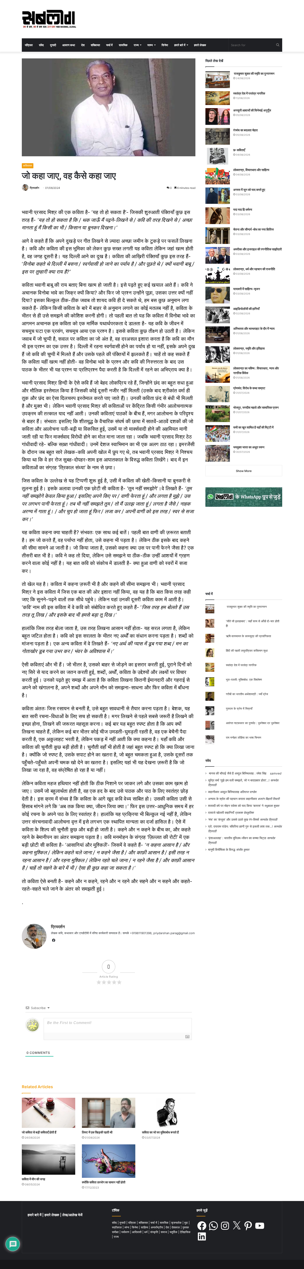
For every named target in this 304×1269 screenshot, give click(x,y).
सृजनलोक (176, 1222)
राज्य (136, 45)
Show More (244, 471)
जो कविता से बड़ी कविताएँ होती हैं (39, 1132)
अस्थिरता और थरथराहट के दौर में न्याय (254, 328)
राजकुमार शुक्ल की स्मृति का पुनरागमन (253, 73)
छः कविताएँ (239, 150)
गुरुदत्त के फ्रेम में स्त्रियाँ (239, 708)
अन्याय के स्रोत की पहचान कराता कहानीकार (232, 799)
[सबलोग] (49, 19)
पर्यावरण (125, 1232)
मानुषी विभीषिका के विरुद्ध (221, 849)
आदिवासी (137, 1232)
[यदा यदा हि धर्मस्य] (217, 215)
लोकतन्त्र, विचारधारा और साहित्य (251, 170)
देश (83, 45)
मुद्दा (186, 1222)
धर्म (146, 1232)
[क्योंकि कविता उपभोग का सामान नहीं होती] (108, 1161)
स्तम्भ (150, 45)
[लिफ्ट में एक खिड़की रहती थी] (108, 1113)
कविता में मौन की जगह (33, 1179)
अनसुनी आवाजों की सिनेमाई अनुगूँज (252, 110)
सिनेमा (165, 45)
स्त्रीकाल (117, 1227)
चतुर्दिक (174, 1232)
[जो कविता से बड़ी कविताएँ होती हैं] (48, 1113)
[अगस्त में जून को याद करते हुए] (217, 195)
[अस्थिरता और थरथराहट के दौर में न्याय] (217, 334)
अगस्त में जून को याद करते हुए (249, 190)
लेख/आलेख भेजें (72, 1215)
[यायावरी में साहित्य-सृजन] (217, 295)
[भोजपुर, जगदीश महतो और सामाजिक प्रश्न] (217, 413)
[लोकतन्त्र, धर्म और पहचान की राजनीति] (217, 275)
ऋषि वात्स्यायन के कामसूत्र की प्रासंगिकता (248, 636)
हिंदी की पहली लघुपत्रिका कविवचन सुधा (247, 650)
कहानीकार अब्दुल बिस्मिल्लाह (223, 792)
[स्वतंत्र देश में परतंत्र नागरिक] (217, 98)
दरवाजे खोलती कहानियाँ (221, 812)
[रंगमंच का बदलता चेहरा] (217, 136)
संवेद (41, 45)
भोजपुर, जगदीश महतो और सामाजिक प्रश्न (256, 407)
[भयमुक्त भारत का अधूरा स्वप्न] (217, 453)
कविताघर (27, 165)
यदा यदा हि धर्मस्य (242, 209)
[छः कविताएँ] (217, 156)
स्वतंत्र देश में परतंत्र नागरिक (249, 93)
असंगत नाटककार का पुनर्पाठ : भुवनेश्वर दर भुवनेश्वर (253, 723)
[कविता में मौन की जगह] (48, 1159)
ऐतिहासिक (185, 1232)
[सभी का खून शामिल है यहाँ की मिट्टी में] (217, 433)
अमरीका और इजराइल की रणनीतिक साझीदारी (257, 249)
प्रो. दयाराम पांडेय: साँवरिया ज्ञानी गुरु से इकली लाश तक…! (240, 826)
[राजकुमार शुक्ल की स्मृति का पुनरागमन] (217, 79)
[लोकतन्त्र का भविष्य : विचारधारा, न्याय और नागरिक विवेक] (217, 374)
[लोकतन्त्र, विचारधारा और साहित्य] (217, 176)
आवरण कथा (68, 45)
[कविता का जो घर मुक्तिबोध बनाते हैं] (168, 1113)
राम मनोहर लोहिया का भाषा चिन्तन (243, 737)
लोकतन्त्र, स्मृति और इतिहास (249, 348)
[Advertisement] (243, 549)
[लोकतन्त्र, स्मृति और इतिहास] (217, 354)
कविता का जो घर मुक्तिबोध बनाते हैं (160, 1132)
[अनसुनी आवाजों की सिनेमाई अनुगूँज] (217, 116)
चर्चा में (109, 45)
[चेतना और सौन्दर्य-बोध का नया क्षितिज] (217, 235)
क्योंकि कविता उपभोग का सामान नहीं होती (103, 1182)
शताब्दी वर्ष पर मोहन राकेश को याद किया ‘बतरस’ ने (235, 806)
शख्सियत (95, 45)
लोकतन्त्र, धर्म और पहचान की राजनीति (254, 269)
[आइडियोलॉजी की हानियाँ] (217, 315)
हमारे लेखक (200, 45)
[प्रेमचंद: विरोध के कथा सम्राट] (217, 394)
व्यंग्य (127, 1227)
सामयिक (123, 45)
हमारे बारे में (179, 45)
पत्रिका (29, 45)
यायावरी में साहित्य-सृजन (247, 289)
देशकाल (176, 1227)
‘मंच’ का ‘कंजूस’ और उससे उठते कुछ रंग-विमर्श (233, 819)
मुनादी (53, 45)
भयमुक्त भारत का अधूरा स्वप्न (248, 447)
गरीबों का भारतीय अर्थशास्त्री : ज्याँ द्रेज (247, 694)
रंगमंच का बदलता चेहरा (245, 130)
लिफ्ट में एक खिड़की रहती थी (97, 1132)
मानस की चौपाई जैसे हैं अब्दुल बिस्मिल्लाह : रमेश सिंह (238, 773)
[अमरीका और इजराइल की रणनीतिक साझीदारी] (217, 255)
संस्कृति (154, 1232)
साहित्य (145, 1227)
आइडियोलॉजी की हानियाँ (246, 309)
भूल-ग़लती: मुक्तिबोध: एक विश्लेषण (244, 679)
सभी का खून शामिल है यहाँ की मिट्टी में (253, 427)
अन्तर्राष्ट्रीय (157, 1227)
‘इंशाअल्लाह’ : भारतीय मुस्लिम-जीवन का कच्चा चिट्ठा (237, 838)
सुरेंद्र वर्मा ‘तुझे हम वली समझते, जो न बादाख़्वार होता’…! (239, 780)
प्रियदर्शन (34, 188)
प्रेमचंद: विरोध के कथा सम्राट (249, 388)
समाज (164, 1232)
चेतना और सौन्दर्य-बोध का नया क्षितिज (253, 229)
